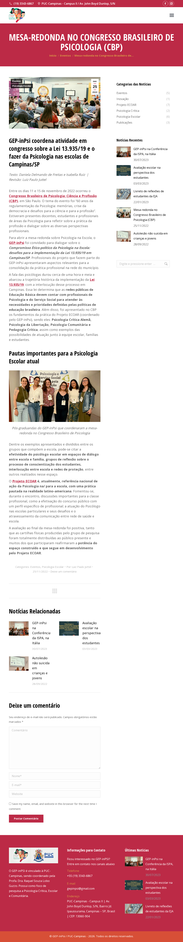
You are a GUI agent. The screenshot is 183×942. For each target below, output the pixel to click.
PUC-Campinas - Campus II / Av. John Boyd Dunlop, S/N (78, 4)
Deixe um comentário (63, 571)
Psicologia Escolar (21, 86)
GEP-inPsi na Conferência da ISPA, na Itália (41, 633)
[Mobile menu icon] (171, 15)
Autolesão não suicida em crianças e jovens (41, 668)
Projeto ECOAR (24, 481)
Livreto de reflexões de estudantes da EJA (148, 193)
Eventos (16, 81)
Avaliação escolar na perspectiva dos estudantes (91, 633)
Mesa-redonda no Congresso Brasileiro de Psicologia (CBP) (149, 215)
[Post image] (19, 628)
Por (78, 567)
